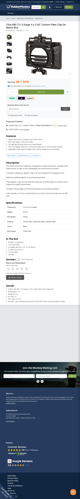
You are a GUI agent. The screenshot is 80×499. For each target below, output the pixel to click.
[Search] (43, 7)
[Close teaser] (16, 496)
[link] (37, 381)
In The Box (36, 155)
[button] (8, 491)
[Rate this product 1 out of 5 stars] (8, 268)
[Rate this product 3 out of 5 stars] (17, 268)
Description (11, 155)
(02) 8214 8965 (48, 2)
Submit (65, 109)
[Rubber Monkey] (18, 8)
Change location (62, 125)
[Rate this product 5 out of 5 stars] (26, 268)
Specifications (24, 155)
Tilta (27, 30)
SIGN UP (72, 376)
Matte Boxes (39, 18)
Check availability (24, 129)
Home (8, 18)
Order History (60, 2)
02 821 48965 (12, 416)
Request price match (16, 115)
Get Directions (10, 421)
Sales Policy (12, 476)
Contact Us (70, 2)
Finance (10, 483)
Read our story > (11, 403)
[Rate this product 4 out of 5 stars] (22, 268)
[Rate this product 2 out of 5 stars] (13, 268)
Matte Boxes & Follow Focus (25, 18)
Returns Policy (13, 481)
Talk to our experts (32, 115)
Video (13, 18)
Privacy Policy (13, 478)
